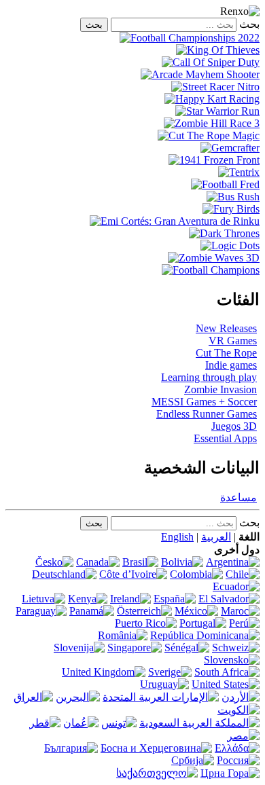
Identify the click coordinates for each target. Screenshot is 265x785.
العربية (216, 537)
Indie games (231, 365)
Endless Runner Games (206, 414)
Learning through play (209, 377)
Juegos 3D (234, 426)
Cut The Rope (226, 353)
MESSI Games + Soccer (204, 401)
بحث (249, 24)
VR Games (233, 340)
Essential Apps (225, 438)
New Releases (226, 328)
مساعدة (238, 497)
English (177, 537)
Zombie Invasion (220, 389)
